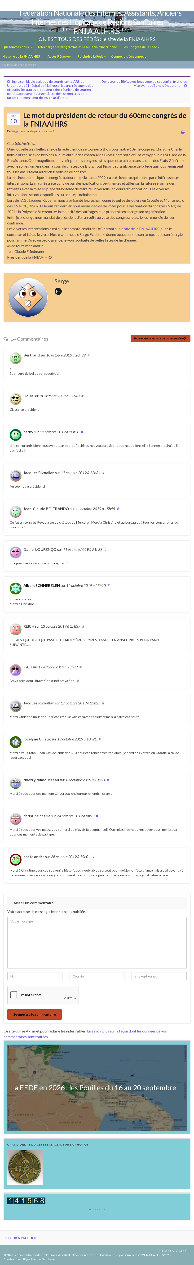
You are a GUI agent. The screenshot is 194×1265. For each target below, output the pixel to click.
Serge (14, 131)
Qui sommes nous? (16, 47)
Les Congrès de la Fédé (140, 47)
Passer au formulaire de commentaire (158, 338)
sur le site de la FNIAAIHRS (137, 228)
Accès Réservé (59, 56)
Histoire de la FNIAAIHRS (21, 56)
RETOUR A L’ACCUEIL (20, 1238)
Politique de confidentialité (19, 65)
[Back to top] (183, 1254)
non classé (47, 131)
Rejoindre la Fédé (90, 56)
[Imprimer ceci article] (183, 132)
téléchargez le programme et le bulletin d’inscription (78, 47)
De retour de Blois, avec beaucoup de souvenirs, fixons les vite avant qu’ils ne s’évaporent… (144, 83)
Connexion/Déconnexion (129, 56)
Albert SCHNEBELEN (41, 585)
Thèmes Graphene (43, 1259)
